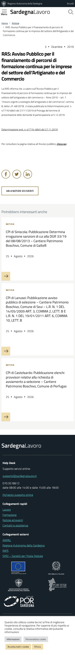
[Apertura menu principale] (5, 11)
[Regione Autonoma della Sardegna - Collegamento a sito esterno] (18, 584)
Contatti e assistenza (15, 525)
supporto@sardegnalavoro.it (20, 476)
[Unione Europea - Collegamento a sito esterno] (18, 567)
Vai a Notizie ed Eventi (20, 191)
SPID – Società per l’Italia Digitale (23, 556)
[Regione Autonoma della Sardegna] (4, 3)
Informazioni (13, 639)
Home (4, 23)
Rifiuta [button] (37, 646)
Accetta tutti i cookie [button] (18, 646)
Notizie (15, 23)
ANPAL (7, 540)
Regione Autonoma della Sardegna (24, 3)
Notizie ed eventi (13, 520)
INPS (6, 550)
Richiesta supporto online (18, 495)
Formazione (10, 515)
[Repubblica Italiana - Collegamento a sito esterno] (56, 567)
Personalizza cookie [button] (36, 639)
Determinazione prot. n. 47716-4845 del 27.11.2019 (29, 129)
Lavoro (30, 11)
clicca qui (61, 144)
